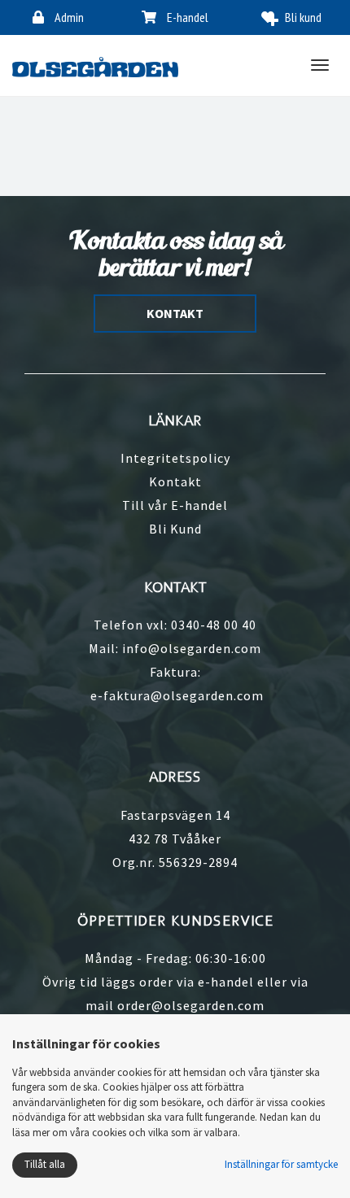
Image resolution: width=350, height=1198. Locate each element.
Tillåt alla (44, 1164)
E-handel (186, 17)
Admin (68, 17)
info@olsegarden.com (191, 648)
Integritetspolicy (175, 458)
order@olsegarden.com (191, 1005)
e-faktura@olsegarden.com (177, 695)
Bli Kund (175, 529)
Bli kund (303, 17)
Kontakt (175, 481)
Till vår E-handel (175, 505)
